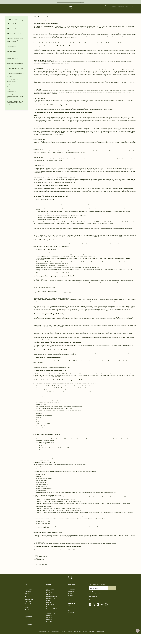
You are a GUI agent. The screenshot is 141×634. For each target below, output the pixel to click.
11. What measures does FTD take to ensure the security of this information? (15, 75)
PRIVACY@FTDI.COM (64, 367)
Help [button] (127, 6)
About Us (27, 609)
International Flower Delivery (51, 599)
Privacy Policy (76, 631)
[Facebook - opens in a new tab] (91, 604)
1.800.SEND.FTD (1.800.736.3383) (97, 598)
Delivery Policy (28, 614)
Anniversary (70, 599)
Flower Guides (28, 589)
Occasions (63, 11)
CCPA (80, 631)
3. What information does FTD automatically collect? (14, 34)
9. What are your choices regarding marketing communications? (15, 64)
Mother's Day (71, 612)
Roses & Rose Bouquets (51, 596)
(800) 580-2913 (67, 292)
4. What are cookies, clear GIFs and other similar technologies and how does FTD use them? (15, 40)
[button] (107, 6)
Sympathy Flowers (72, 589)
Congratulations (71, 597)
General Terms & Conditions (53, 631)
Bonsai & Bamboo (50, 606)
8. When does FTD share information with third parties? (14, 59)
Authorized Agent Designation (109, 543)
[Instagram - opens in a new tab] (107, 604)
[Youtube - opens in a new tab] (103, 604)
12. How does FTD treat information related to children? (15, 80)
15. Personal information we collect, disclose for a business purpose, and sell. (15, 96)
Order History (28, 601)
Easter (69, 610)
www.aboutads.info (128, 332)
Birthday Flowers (72, 587)
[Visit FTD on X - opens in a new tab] (95, 604)
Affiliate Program (29, 620)
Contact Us (92, 599)
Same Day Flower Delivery (50, 593)
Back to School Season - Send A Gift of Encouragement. (70, 2)
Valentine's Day (71, 608)
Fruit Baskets (49, 619)
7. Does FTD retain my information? (15, 55)
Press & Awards (28, 624)
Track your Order (29, 603)
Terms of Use (64, 37)
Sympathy (45, 11)
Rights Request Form (45, 523)
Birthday (54, 11)
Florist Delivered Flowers (50, 589)
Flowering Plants (50, 604)
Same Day (81, 11)
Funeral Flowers (71, 591)
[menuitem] (45, 11)
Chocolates (49, 617)
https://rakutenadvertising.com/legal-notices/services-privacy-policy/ (52, 263)
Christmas (70, 605)
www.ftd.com (86, 33)
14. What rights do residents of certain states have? (14, 90)
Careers (27, 612)
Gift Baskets (49, 615)
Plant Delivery (49, 602)
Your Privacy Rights (87, 631)
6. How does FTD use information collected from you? (14, 50)
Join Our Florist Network (28, 617)
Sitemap (27, 593)
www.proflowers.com (94, 33)
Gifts (96, 11)
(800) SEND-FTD (55, 291)
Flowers (72, 11)
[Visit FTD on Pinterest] (99, 604)
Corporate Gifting (50, 613)
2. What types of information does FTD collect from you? (14, 29)
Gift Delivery (49, 611)
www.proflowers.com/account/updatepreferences (51, 292)
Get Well (70, 593)
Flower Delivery (50, 587)
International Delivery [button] (118, 6)
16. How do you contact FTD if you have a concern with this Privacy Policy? (15, 103)
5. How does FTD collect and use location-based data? (14, 45)
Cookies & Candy (50, 621)
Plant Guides (28, 591)
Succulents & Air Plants (51, 608)
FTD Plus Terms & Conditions (65, 631)
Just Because (71, 595)
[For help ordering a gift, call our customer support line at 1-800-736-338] (70, 7)
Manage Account (29, 599)
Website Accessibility (41, 631)
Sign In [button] (131, 6)
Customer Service (29, 587)
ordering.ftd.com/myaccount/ (43, 291)
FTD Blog (27, 622)
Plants (90, 11)
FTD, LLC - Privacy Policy (15, 20)
